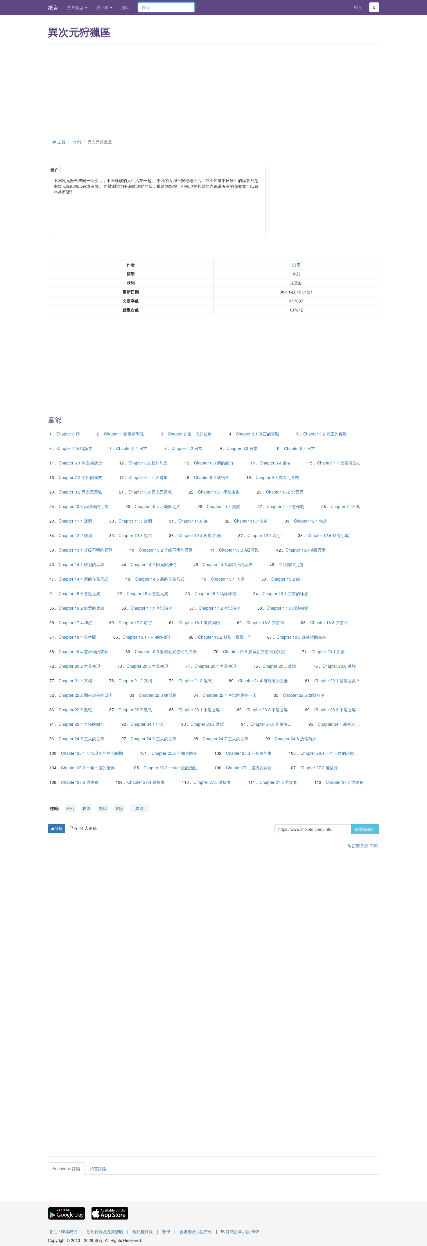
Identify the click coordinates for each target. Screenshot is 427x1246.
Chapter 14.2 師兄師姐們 (153, 564)
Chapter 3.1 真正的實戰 (257, 434)
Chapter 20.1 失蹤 (328, 651)
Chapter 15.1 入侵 (227, 579)
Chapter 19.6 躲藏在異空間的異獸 (254, 651)
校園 (86, 808)
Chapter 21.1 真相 (75, 680)
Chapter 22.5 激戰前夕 (303, 695)
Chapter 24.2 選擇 (207, 724)
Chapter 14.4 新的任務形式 (83, 579)
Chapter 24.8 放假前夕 (295, 738)
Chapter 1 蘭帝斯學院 (124, 434)
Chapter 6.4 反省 (275, 463)
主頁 (60, 142)
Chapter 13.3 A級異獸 (239, 550)
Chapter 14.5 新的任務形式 (159, 579)
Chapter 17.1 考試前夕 (151, 608)
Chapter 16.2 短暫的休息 (81, 608)
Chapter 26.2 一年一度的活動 (88, 767)
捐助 (125, 7)
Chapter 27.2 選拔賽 (319, 767)
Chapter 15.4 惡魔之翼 (147, 593)
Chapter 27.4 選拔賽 (146, 782)
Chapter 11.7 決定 (251, 521)
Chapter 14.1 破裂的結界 (81, 564)
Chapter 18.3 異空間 (329, 622)
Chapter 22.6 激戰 (75, 709)
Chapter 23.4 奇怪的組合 (81, 724)
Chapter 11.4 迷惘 (75, 521)
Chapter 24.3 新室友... (270, 724)
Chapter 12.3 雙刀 (135, 535)
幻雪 (296, 265)
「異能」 (139, 808)
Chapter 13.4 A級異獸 (306, 550)
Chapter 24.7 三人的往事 (225, 738)
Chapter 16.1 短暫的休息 (285, 593)
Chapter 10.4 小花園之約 (157, 506)
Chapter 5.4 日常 (299, 448)
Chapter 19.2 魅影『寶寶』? (224, 637)
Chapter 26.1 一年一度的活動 (327, 753)
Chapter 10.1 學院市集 (219, 492)
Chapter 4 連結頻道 (74, 448)
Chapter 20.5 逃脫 (279, 666)
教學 (166, 1231)
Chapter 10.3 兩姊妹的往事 (83, 506)
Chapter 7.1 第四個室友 (338, 463)
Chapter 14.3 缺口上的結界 (227, 564)
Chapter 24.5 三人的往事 (81, 738)
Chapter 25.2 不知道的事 (174, 753)
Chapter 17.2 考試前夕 (219, 608)
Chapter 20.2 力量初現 (79, 666)
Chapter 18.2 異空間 (265, 622)
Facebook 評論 (66, 1168)
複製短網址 (365, 829)
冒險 (119, 808)
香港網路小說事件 (196, 1231)
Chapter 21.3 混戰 (195, 680)
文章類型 (76, 7)
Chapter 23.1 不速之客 (199, 709)
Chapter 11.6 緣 (193, 521)
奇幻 (77, 142)
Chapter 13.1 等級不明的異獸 (85, 550)
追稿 (58, 828)
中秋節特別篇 (291, 564)
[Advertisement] (213, 90)
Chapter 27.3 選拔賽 (79, 782)
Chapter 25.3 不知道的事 (249, 753)
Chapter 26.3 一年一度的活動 (170, 767)
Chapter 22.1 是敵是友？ (337, 680)
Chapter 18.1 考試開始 (199, 622)
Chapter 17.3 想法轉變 (287, 608)
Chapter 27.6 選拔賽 (278, 782)
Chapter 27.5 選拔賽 (212, 782)
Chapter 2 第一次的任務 (190, 434)
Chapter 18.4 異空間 (77, 637)
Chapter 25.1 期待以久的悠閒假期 (92, 753)
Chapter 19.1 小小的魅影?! (147, 637)
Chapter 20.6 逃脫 (339, 666)
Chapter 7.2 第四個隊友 (80, 477)
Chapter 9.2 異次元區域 (80, 492)
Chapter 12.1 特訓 (310, 521)
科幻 (70, 808)
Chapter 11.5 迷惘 (135, 521)
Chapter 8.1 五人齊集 (148, 477)
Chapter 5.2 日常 (186, 448)
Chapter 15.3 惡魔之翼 (79, 593)
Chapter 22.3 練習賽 (157, 695)
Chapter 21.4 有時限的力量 (263, 680)
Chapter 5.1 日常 (131, 448)
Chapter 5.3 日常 (242, 448)
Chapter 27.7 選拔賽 (344, 782)
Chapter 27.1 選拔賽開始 (249, 767)
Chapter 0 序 (68, 434)
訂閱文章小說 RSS (242, 1231)
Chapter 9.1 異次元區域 (277, 477)
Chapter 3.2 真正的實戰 (325, 434)
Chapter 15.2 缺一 (287, 579)
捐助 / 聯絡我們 (63, 1231)
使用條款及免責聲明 (105, 1231)
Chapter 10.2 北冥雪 (285, 492)
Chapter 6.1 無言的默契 (80, 463)
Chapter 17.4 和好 (75, 622)
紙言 (53, 7)
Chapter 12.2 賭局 (75, 535)
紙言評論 (98, 1168)
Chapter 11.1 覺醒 (223, 506)
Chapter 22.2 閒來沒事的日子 (85, 695)
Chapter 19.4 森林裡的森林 (83, 651)
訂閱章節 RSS (364, 846)
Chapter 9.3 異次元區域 (150, 492)
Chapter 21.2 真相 (135, 680)
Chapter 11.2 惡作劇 (285, 506)
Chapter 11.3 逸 (345, 506)
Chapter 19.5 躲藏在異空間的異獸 (166, 651)
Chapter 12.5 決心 (264, 535)
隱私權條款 (142, 1231)
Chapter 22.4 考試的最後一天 (229, 695)
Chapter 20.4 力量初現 (215, 666)
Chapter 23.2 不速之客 (267, 709)
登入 (358, 7)
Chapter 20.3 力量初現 (147, 666)
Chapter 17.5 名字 (135, 622)
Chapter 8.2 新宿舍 (211, 477)
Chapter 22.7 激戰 (135, 709)
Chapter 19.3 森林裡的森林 (301, 637)
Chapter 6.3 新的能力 (213, 463)
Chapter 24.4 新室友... (338, 724)
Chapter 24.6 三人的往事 (153, 738)
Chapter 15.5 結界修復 (215, 593)
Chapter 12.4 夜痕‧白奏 (199, 535)
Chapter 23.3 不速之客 (335, 709)
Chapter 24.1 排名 (147, 724)
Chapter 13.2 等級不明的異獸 (166, 550)
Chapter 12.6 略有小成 (328, 535)
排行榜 (103, 7)
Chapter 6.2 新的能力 (148, 463)
